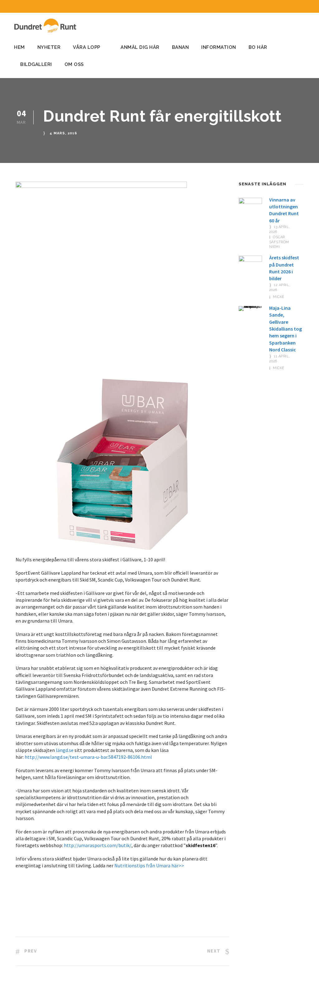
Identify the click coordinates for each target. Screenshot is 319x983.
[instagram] (305, 6)
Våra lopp (86, 47)
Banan (180, 47)
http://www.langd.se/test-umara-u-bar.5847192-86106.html (88, 757)
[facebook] (293, 6)
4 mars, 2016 (63, 133)
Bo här (258, 47)
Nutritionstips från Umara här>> (149, 865)
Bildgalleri (36, 64)
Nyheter (49, 47)
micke (278, 297)
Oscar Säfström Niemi (279, 242)
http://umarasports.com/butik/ (97, 845)
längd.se (65, 750)
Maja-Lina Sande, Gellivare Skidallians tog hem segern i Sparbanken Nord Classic (285, 329)
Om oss (74, 64)
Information (218, 47)
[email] (281, 6)
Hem (19, 47)
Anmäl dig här (140, 47)
